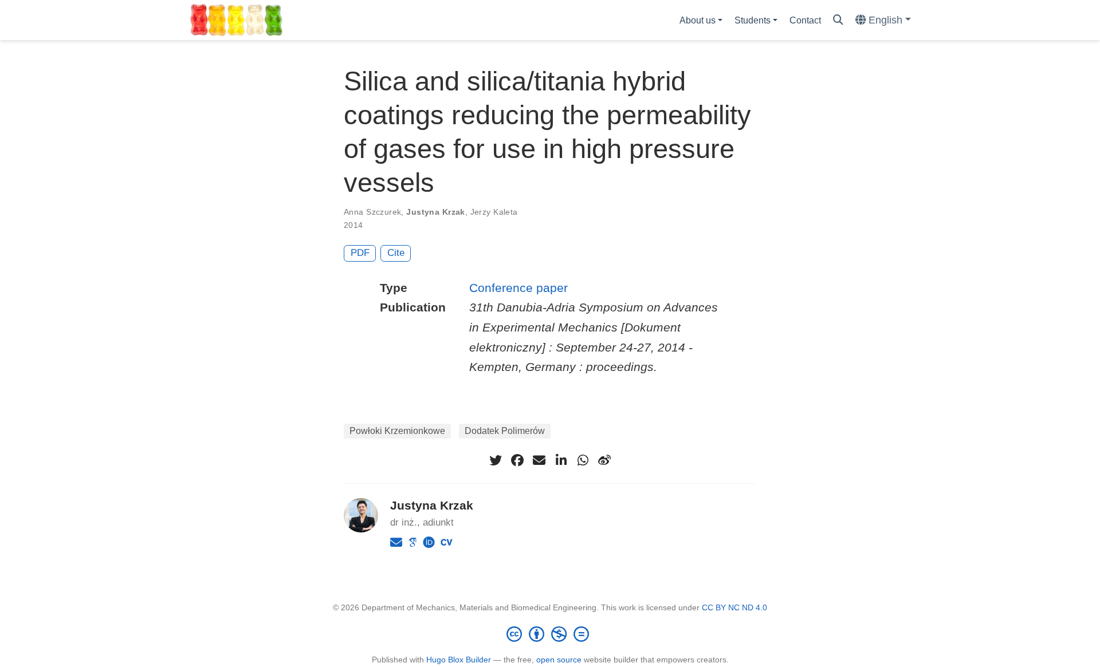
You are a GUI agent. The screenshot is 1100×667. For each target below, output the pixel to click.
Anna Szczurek (372, 211)
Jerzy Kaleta (494, 211)
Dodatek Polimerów (505, 431)
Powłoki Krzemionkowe (397, 431)
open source (559, 659)
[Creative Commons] (550, 633)
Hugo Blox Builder (458, 659)
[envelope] (539, 460)
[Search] (838, 20)
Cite (395, 252)
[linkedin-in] (560, 460)
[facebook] (517, 460)
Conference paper (518, 287)
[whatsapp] (582, 460)
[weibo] (604, 460)
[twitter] (495, 460)
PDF (360, 252)
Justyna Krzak (435, 211)
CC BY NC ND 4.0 (734, 607)
